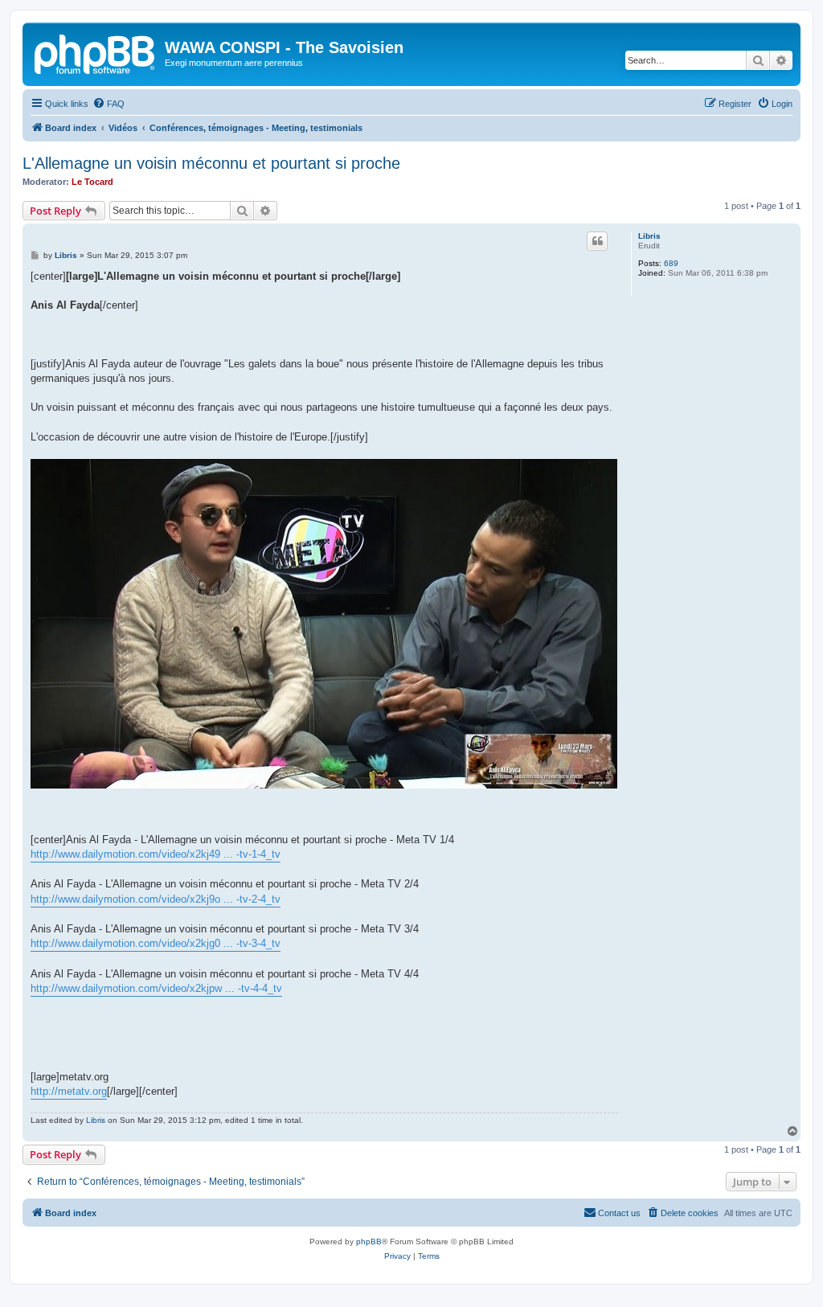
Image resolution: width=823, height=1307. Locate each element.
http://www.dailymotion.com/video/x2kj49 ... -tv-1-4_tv (155, 854)
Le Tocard (92, 181)
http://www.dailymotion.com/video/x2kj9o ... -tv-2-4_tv (155, 899)
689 (671, 263)
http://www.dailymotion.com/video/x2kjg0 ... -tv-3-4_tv (155, 943)
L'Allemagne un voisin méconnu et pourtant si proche (211, 163)
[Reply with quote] (597, 241)
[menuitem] (108, 103)
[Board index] (96, 52)
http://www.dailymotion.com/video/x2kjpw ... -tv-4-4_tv (156, 988)
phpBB (369, 1241)
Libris (649, 235)
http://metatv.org (69, 1091)
